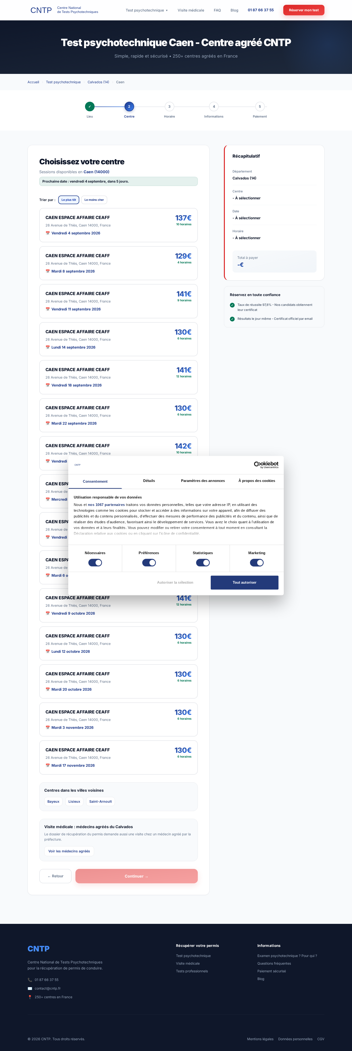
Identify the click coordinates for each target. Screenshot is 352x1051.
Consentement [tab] (95, 482)
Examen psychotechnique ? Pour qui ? (287, 956)
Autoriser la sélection (175, 583)
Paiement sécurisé (271, 971)
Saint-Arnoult (100, 801)
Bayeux (53, 801)
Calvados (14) (98, 82)
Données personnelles (295, 1039)
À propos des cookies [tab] (256, 481)
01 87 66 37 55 (261, 10)
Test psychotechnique (63, 82)
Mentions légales (260, 1039)
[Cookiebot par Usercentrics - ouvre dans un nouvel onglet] (257, 465)
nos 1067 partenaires (106, 505)
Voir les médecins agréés (69, 851)
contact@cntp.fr (48, 988)
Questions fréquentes (274, 963)
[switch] (149, 562)
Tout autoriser (244, 583)
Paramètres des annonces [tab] (203, 481)
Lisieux (74, 801)
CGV (320, 1039)
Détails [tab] (149, 481)
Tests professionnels (192, 971)
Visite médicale (188, 963)
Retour (55, 876)
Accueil (33, 82)
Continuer (136, 876)
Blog (260, 979)
